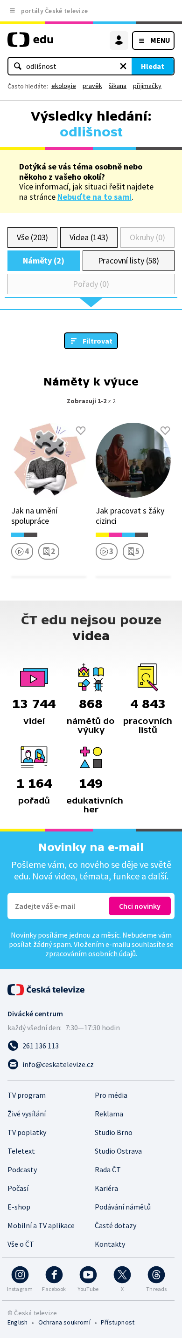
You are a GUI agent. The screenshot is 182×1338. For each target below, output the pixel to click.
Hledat (152, 66)
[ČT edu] (30, 43)
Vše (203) (32, 237)
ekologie (63, 85)
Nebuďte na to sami (94, 196)
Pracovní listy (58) (129, 260)
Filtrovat (97, 340)
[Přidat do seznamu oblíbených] (80, 430)
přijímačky (147, 85)
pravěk (92, 85)
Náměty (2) (43, 260)
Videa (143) (89, 237)
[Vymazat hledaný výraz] (123, 66)
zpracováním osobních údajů (90, 953)
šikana (117, 85)
